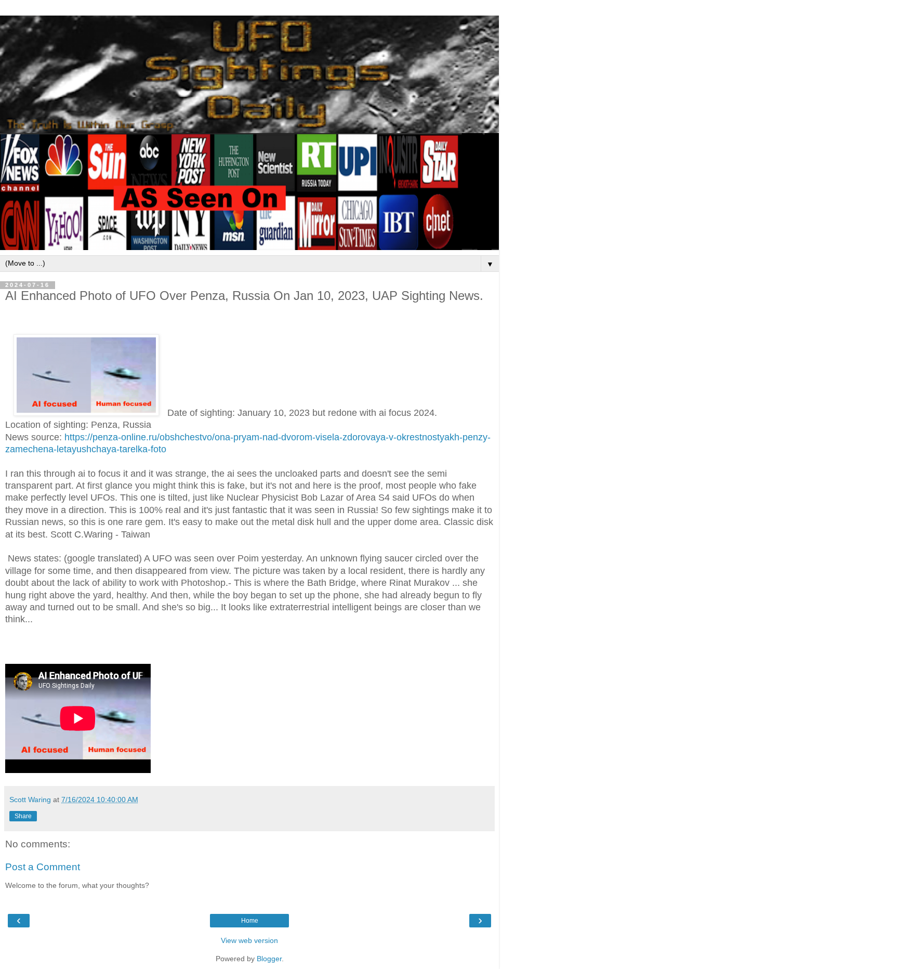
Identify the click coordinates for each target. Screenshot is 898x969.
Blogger (269, 958)
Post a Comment (42, 866)
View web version (249, 940)
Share (23, 816)
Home (249, 920)
